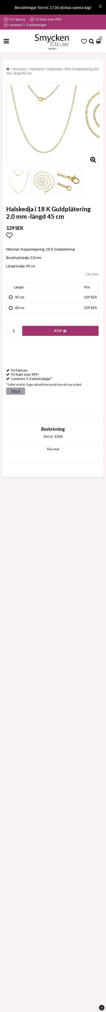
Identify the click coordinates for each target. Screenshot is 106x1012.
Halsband (37, 69)
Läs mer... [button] (93, 274)
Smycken (19, 69)
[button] (84, 41)
